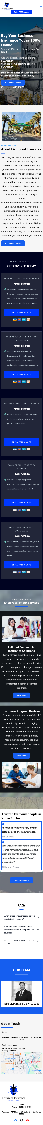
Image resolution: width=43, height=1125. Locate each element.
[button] (41, 6)
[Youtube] (28, 1120)
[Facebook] (16, 1120)
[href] (21, 1063)
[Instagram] (22, 1120)
